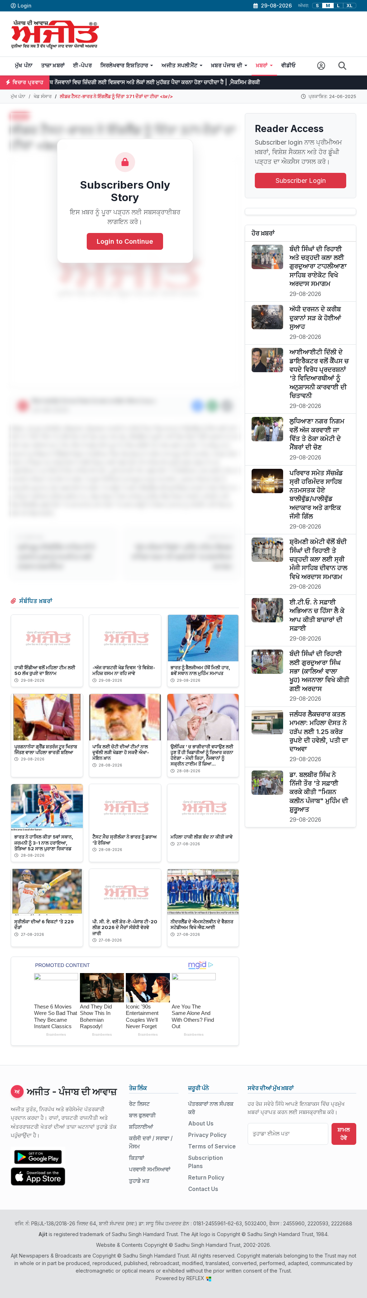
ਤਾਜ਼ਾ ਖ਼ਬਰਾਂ (53, 65)
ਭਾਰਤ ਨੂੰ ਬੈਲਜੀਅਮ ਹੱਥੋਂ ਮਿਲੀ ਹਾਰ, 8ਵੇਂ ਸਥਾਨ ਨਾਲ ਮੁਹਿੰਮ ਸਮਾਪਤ (200, 670)
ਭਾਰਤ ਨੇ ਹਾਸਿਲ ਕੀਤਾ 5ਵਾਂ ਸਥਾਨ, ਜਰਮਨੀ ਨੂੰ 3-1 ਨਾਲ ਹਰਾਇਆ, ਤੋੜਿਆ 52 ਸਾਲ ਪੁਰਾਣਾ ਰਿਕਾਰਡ (43, 842)
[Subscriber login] (321, 66)
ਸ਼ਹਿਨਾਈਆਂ (141, 1126)
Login (25, 6)
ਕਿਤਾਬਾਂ (136, 1157)
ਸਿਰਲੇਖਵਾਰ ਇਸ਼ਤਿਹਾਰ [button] (124, 65)
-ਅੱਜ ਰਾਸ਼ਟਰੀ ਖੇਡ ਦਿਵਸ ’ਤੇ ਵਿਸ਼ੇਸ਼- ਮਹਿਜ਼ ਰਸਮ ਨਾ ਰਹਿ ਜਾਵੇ (123, 670)
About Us (201, 1123)
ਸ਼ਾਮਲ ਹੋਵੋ (344, 1133)
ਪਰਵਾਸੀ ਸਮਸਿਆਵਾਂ (149, 1169)
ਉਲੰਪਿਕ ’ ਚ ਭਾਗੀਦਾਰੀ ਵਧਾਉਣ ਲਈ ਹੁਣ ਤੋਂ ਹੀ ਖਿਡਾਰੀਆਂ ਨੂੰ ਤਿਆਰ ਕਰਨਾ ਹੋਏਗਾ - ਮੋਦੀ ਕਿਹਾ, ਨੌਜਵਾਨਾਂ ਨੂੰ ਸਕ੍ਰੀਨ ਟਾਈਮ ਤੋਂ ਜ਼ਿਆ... (202, 755)
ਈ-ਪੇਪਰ (82, 65)
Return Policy (206, 1177)
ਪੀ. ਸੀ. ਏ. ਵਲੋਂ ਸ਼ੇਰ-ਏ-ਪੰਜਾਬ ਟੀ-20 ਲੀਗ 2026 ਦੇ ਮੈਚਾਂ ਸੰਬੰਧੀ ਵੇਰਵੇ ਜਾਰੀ (124, 927)
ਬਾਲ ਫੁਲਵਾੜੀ (142, 1115)
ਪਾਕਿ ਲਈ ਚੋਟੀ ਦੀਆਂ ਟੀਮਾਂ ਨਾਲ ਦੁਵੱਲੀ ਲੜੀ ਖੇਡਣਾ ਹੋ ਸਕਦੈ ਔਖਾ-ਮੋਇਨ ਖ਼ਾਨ (120, 752)
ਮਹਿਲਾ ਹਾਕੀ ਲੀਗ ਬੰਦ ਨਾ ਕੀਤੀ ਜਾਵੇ (202, 837)
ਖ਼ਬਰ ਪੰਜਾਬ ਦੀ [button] (226, 65)
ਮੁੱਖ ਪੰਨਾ (24, 65)
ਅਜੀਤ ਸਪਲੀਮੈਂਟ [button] (179, 65)
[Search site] (342, 66)
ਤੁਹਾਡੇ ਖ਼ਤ (139, 1180)
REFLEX (196, 1278)
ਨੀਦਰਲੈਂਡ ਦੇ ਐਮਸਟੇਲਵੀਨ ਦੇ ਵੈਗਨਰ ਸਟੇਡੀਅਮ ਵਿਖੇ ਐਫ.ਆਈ (202, 924)
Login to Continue (125, 241)
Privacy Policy (207, 1135)
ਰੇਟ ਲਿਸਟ (139, 1103)
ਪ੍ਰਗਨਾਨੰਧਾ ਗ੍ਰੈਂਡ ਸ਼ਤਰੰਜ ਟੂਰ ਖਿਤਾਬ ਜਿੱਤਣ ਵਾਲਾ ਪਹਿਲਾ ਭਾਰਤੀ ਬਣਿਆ (45, 749)
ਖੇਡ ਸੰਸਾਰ (43, 96)
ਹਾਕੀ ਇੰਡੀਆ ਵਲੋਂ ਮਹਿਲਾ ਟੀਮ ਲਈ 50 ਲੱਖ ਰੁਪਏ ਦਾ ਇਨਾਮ (44, 670)
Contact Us (203, 1189)
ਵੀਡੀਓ (288, 65)
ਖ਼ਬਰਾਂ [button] (262, 65)
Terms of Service (212, 1146)
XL (350, 5)
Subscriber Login (301, 180)
